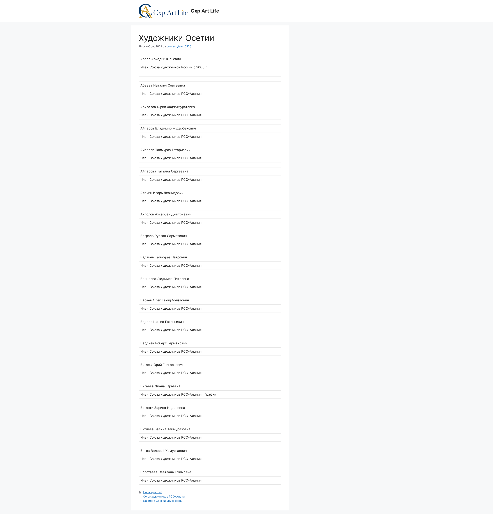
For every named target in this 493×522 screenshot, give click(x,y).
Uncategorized (152, 492)
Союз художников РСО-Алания (164, 496)
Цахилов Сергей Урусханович (163, 500)
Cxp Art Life (205, 11)
